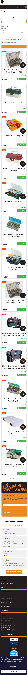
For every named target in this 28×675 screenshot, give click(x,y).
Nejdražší (20, 39)
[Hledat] (17, 7)
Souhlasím (13, 671)
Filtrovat (14, 46)
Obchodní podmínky (6, 610)
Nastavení (13, 666)
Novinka (6, 30)
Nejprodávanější (5, 42)
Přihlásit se (7, 512)
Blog (2, 587)
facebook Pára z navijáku (9, 625)
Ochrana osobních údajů (7, 598)
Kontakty (3, 595)
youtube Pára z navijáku (9, 629)
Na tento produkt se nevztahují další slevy (13, 33)
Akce (5, 28)
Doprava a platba (5, 591)
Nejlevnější (13, 39)
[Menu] (25, 7)
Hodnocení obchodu (14, 521)
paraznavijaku (6, 627)
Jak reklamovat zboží (6, 606)
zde (2, 663)
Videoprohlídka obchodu (7, 583)
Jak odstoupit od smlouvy (7, 602)
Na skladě (7, 26)
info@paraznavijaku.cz (8, 618)
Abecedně (13, 42)
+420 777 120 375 (6, 620)
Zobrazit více (14, 572)
